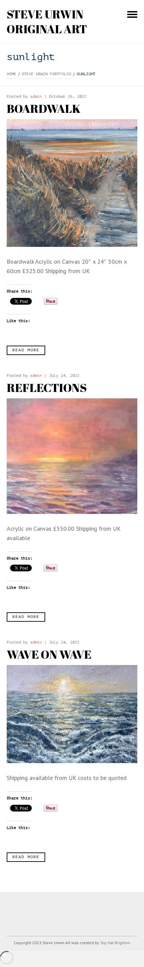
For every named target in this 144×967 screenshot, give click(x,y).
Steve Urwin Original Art (47, 21)
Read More (26, 350)
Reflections (47, 387)
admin (36, 96)
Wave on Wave (49, 654)
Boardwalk (44, 108)
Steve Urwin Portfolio (46, 74)
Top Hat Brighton (115, 942)
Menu (132, 14)
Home (11, 74)
